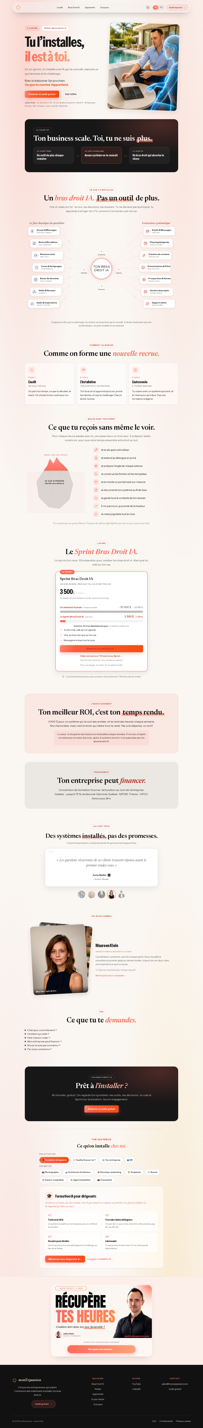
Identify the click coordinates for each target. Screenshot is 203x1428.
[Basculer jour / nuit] (148, 7)
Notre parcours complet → (111, 975)
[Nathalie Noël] (92, 894)
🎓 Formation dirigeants (54, 1160)
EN (161, 7)
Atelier (98, 1389)
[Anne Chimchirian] (81, 894)
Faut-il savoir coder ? (38, 1037)
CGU (154, 1421)
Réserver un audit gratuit (42, 94)
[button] (59, 959)
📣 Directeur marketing (109, 1172)
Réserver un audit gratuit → (102, 648)
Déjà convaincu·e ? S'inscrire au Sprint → (101, 656)
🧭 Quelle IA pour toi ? (84, 1160)
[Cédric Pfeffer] (101, 894)
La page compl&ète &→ (100, 1259)
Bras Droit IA (74, 7)
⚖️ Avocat (152, 1172)
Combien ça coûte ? (38, 1033)
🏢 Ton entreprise (111, 1160)
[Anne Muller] (111, 894)
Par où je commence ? (39, 1049)
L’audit (60, 7)
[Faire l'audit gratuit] (101, 1311)
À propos (104, 7)
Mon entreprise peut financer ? (44, 1041)
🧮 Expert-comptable (53, 1180)
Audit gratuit (43, 1404)
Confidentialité (166, 1421)
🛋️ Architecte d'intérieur (78, 1172)
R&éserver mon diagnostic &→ (65, 1259)
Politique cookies (183, 1421)
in (112, 875)
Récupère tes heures (101, 1349)
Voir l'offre (70, 94)
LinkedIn (136, 1389)
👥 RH (130, 1160)
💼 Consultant (104, 1180)
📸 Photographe (50, 1172)
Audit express (177, 7)
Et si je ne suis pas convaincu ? (43, 1045)
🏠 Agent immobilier (80, 1180)
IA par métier (97, 1399)
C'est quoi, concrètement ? (42, 1030)
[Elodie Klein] (121, 894)
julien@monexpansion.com (175, 1384)
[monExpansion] (18, 7)
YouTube (136, 1384)
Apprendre (90, 7)
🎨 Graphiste (134, 1172)
